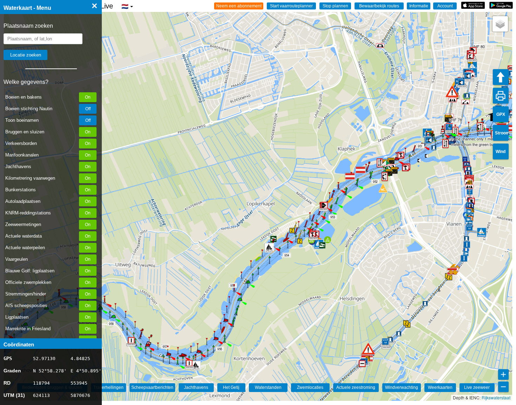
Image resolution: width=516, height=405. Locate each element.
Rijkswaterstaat (496, 397)
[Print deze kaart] (501, 96)
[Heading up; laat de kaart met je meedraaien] (501, 77)
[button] (368, 349)
